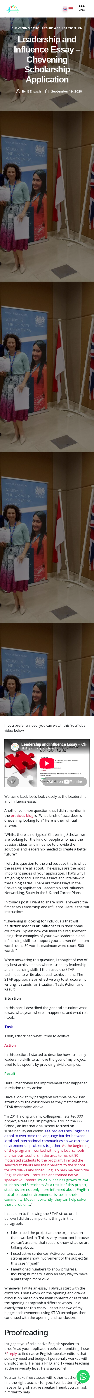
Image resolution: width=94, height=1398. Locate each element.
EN (80, 28)
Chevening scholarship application (43, 28)
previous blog (22, 815)
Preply (11, 1353)
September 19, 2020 (66, 91)
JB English (33, 91)
